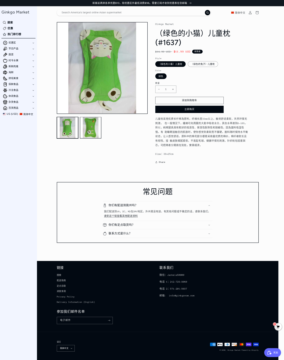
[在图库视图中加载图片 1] (67, 127)
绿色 (161, 76)
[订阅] (109, 320)
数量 (157, 83)
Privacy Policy (66, 297)
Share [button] (162, 162)
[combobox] (133, 12)
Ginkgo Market (234, 350)
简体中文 (64, 348)
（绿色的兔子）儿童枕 (203, 64)
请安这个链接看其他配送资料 (121, 216)
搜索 (59, 275)
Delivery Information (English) (76, 302)
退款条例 (61, 291)
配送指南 (61, 280)
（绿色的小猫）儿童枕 (170, 64)
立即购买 (189, 109)
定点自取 (61, 286)
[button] (18, 43)
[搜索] (207, 12)
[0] (278, 327)
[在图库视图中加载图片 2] (90, 127)
